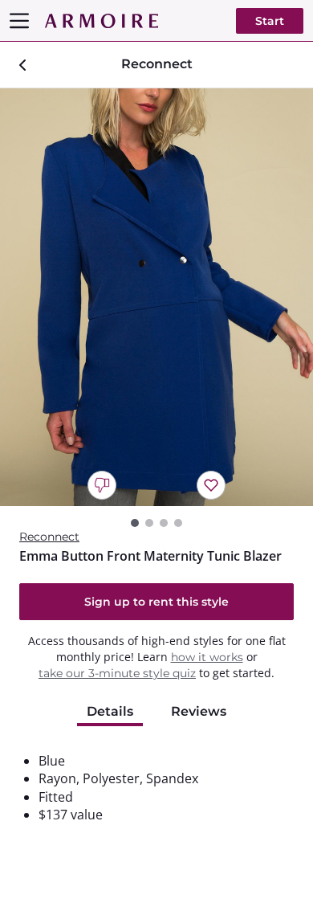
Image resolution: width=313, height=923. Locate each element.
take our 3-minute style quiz (117, 673)
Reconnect (49, 536)
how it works (207, 657)
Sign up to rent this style (156, 601)
